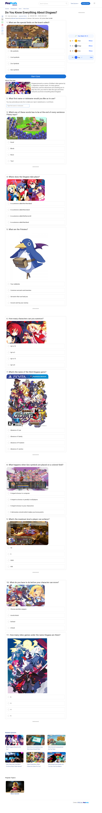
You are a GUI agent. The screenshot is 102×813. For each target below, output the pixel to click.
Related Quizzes (10, 732)
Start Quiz (35, 76)
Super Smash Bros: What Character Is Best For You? (34, 765)
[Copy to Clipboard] (3, 30)
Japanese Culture (23, 16)
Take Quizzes (74, 3)
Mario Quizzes (15, 794)
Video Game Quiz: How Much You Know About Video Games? (14, 765)
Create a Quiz (85, 3)
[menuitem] (74, 3)
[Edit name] (82, 57)
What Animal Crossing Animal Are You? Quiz (55, 748)
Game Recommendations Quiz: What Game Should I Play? (35, 748)
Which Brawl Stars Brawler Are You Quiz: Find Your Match (56, 765)
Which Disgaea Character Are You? (13, 748)
